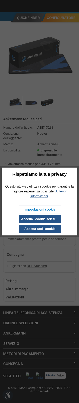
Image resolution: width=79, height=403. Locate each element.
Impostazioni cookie (40, 209)
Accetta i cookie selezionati (41, 219)
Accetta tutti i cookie (40, 229)
